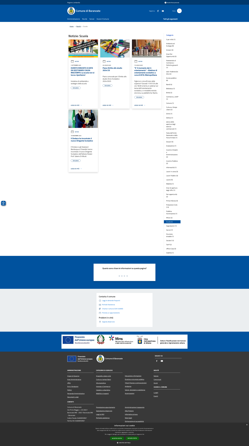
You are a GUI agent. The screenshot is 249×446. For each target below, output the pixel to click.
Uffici (69, 383)
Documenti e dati (73, 397)
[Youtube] (162, 10)
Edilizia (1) (169, 118)
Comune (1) (170, 103)
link (143, 434)
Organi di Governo (73, 376)
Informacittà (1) (171, 167)
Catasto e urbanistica (103, 390)
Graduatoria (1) (171, 146)
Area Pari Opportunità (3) (171, 55)
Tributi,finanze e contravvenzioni (136, 383)
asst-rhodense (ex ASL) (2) (172, 72)
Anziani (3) (169, 50)
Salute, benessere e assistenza (135, 390)
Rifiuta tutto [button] (132, 438)
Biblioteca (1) (170, 88)
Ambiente (128, 386)
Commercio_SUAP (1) (172, 98)
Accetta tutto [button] (117, 438)
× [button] (247, 425)
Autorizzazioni (129, 393)
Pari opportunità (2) (171, 195)
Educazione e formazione (133, 376)
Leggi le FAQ (100, 414)
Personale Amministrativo (76, 393)
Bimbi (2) (169, 92)
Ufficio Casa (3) (171, 248)
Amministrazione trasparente (134, 407)
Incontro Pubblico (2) (172, 162)
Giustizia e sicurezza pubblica (134, 379)
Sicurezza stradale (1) (170, 235)
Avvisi (156, 383)
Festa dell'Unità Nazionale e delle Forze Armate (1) (171, 135)
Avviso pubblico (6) (171, 79)
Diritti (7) (169, 113)
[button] (124, 443)
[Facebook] (157, 10)
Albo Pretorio (129, 411)
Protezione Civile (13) (171, 206)
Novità (78, 26)
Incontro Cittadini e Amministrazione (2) (172, 153)
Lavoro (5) (169, 180)
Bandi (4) (169, 84)
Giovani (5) (169, 142)
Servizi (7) (169, 230)
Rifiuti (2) (169, 218)
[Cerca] (179, 10)
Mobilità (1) (170, 184)
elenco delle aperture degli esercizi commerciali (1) (171, 125)
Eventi (156, 396)
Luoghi (156, 392)
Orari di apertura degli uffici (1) (171, 189)
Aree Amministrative (74, 379)
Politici (69, 390)
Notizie (77, 61)
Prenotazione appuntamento (105, 407)
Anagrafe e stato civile (103, 376)
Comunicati (157, 379)
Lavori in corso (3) (172, 171)
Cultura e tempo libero (103, 379)
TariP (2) (169, 244)
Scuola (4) (169, 222)
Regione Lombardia (73, 2)
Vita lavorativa (101, 383)
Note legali (128, 418)
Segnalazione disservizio (104, 411)
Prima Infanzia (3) (172, 201)
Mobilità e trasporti (102, 393)
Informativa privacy (131, 414)
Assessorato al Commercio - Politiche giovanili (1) (172, 64)
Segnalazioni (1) (171, 226)
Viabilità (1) (170, 253)
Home (72, 26)
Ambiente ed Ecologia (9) (170, 44)
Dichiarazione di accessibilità (134, 421)
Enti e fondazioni (72, 386)
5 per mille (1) (170, 39)
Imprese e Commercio (103, 386)
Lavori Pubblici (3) (172, 175)
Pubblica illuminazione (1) (171, 212)
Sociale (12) (170, 240)
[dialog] (124, 434)
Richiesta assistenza (103, 418)
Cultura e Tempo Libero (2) (171, 108)
